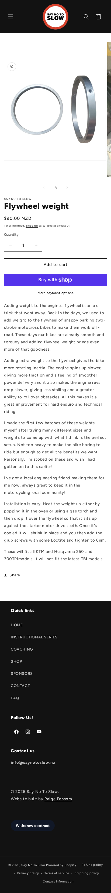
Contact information (58, 881)
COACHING (22, 649)
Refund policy (92, 865)
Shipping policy (87, 873)
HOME (17, 625)
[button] (11, 17)
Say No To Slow (33, 865)
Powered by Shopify (61, 865)
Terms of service (56, 873)
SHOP (16, 661)
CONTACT (20, 685)
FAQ (15, 698)
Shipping (32, 225)
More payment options (55, 293)
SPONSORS (22, 673)
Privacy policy (28, 873)
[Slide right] (67, 187)
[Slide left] (44, 187)
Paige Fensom (58, 798)
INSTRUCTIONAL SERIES (34, 637)
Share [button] (14, 575)
